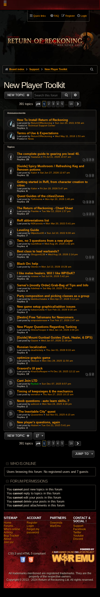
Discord (78, 539)
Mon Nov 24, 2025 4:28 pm (57, 404)
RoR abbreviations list (33, 220)
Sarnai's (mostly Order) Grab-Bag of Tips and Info (52, 285)
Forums (8, 526)
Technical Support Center (41, 125)
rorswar (35, 276)
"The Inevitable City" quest (36, 411)
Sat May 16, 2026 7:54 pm (57, 288)
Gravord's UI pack (30, 368)
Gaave (34, 340)
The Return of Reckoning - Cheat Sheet (45, 208)
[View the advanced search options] (92, 69)
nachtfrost (36, 243)
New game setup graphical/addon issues (46, 306)
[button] (38, 104)
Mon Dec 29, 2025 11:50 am (57, 360)
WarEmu (55, 526)
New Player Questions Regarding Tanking (47, 327)
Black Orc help (27, 263)
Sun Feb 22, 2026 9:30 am (62, 309)
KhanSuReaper (39, 371)
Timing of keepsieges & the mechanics (45, 391)
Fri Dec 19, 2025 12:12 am (64, 371)
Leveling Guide (28, 230)
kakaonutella (38, 309)
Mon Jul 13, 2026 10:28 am (56, 266)
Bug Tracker (11, 535)
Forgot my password (33, 531)
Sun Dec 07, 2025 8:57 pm (56, 383)
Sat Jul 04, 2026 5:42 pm (55, 276)
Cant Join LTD (27, 380)
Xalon (34, 172)
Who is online (23, 464)
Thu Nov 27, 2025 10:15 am (58, 394)
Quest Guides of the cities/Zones (40, 196)
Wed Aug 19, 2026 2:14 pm (63, 254)
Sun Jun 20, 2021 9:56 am (69, 123)
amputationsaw (39, 320)
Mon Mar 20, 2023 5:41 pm (60, 223)
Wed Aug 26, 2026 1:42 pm (59, 243)
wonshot (35, 394)
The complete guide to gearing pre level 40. (48, 154)
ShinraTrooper (38, 330)
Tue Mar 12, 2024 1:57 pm (56, 211)
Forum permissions (29, 481)
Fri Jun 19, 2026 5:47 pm (53, 188)
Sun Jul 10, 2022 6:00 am (61, 233)
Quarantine (37, 414)
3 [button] (53, 104)
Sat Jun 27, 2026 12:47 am (55, 172)
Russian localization (31, 347)
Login (30, 526)
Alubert (35, 425)
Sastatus (35, 157)
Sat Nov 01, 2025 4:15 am (60, 414)
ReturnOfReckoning (41, 123)
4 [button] (58, 104)
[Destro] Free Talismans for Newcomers (45, 317)
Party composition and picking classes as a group (53, 296)
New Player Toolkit (34, 85)
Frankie (35, 211)
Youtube (78, 535)
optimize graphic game (33, 357)
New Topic (16, 95)
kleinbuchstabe (39, 299)
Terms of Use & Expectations (37, 133)
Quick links (39, 15)
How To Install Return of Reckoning (42, 120)
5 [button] (62, 104)
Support (78, 526)
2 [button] (49, 104)
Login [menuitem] (84, 15)
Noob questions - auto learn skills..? (43, 401)
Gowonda (56, 522)
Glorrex (35, 266)
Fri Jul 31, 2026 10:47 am (57, 157)
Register (32, 522)
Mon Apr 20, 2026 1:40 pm (59, 199)
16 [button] (71, 104)
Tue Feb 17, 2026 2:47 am (64, 320)
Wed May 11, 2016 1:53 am (70, 136)
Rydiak (35, 383)
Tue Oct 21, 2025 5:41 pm (55, 425)
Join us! (8, 542)
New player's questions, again (38, 422)
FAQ (56, 15)
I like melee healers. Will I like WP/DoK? (46, 273)
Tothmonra (36, 199)
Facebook (79, 529)
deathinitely (37, 350)
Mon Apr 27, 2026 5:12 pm (64, 299)
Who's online (12, 529)
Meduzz (35, 360)
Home (7, 522)
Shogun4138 (38, 254)
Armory (8, 532)
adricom (35, 404)
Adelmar (35, 288)
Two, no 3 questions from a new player (45, 240)
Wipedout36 (37, 233)
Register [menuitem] (70, 15)
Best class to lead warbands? (38, 251)
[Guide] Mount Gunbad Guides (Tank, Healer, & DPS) (54, 337)
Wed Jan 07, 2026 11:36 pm (56, 340)
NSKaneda (37, 223)
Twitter (77, 532)
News (31, 138)
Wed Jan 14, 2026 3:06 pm (64, 330)
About (7, 539)
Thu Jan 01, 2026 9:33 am (60, 350)
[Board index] (50, 37)
